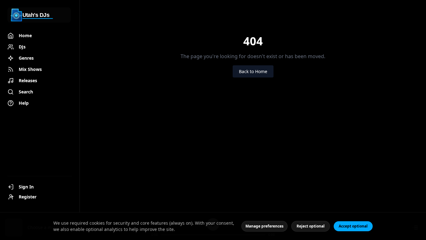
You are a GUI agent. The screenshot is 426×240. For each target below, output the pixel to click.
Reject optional (311, 226)
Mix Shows (30, 69)
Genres (26, 58)
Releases (28, 80)
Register (27, 197)
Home (25, 35)
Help (24, 103)
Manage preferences (264, 226)
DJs (22, 47)
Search (26, 92)
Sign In (26, 187)
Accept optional (353, 226)
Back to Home (253, 71)
